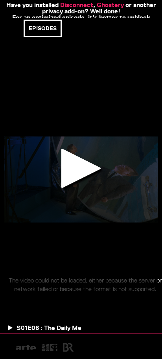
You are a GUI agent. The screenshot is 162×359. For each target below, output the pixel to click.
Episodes (43, 28)
